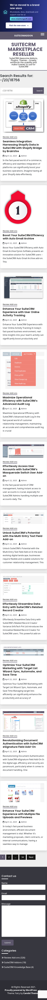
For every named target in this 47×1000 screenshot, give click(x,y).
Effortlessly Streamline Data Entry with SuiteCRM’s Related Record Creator (23, 607)
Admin (24, 156)
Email (4, 893)
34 (22, 857)
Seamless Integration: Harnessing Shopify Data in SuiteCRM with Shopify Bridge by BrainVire (22, 146)
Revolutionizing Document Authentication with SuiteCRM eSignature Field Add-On (23, 743)
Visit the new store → (19, 25)
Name (4, 883)
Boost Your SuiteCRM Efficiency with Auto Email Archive (23, 236)
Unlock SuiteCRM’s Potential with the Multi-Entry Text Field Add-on (22, 536)
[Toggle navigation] (42, 34)
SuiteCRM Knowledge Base (17, 967)
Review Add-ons (10, 137)
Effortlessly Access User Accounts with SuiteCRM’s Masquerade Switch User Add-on (23, 471)
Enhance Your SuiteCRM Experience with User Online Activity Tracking (21, 312)
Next (31, 857)
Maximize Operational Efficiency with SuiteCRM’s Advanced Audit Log (20, 401)
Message (6, 903)
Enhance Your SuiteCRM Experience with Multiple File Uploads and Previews (21, 814)
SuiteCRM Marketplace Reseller (25, 49)
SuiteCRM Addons (13, 962)
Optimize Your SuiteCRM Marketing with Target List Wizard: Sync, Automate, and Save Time (22, 670)
